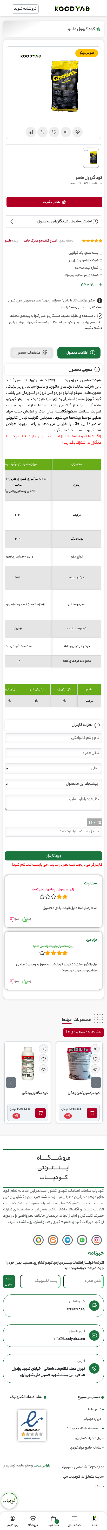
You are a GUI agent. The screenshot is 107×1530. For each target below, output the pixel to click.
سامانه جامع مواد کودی (85, 1448)
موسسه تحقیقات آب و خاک (83, 1428)
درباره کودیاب (92, 1419)
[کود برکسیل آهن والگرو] (79, 1063)
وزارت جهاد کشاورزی (88, 1438)
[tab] (79, 353)
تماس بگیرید (52, 202)
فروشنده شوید (25, 9)
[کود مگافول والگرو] (28, 1063)
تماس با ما (94, 1409)
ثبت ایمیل (8, 1281)
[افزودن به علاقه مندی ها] (95, 1058)
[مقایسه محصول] (95, 1048)
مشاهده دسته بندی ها (83, 1032)
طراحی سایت (42, 1466)
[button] (66, 132)
